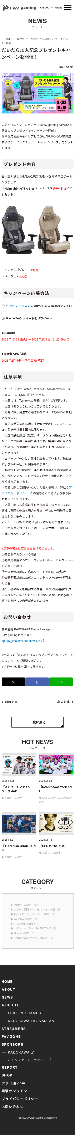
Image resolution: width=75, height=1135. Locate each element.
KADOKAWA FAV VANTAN (31, 1020)
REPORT (10, 1067)
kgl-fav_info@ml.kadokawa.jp (21, 641)
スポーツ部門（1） (24, 909)
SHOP (7, 1075)
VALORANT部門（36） (27, 919)
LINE (61, 682)
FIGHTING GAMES (24, 1013)
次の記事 (63, 702)
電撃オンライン (14, 1090)
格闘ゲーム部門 (13, 798)
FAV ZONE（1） (48, 928)
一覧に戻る (37, 722)
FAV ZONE (11, 1036)
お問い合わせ (13, 1106)
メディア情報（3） (51, 909)
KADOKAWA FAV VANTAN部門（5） (34, 937)
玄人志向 (27, 306)
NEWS (7, 997)
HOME (7, 981)
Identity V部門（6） (25, 933)
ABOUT (8, 989)
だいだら (11, 306)
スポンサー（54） (24, 928)
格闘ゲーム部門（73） (26, 904)
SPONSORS (13, 1044)
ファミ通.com (13, 1083)
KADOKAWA (19, 1052)
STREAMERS (14, 1028)
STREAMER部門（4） (26, 923)
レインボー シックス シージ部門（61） (36, 914)
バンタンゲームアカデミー (27, 1060)
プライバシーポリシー (20, 1098)
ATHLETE (11, 1005)
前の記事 (11, 702)
